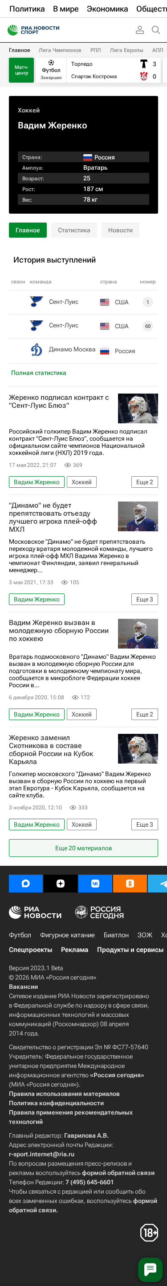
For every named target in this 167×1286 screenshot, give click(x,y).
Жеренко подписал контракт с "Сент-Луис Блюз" (59, 402)
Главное (19, 50)
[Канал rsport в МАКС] (26, 883)
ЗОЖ (145, 935)
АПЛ (157, 50)
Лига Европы (126, 50)
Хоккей (29, 110)
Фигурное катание (67, 935)
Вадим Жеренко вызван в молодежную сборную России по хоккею (59, 631)
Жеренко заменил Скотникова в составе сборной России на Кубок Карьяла (51, 750)
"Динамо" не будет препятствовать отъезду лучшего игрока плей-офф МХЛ (53, 518)
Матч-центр (22, 70)
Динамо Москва (72, 349)
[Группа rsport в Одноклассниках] (130, 883)
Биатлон (116, 935)
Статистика (74, 230)
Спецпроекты (30, 950)
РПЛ (95, 50)
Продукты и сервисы (130, 950)
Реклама (74, 950)
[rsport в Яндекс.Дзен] (60, 883)
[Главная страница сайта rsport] (53, 30)
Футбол (20, 935)
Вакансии (23, 986)
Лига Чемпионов (60, 50)
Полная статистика (38, 372)
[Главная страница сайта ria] (10, 30)
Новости (120, 230)
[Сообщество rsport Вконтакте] (95, 883)
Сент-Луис (63, 301)
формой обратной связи (118, 1172)
